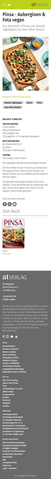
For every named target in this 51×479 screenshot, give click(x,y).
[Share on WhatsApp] (9, 204)
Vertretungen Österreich (12, 420)
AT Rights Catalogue (10, 448)
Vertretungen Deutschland (13, 417)
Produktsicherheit (10, 462)
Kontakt (6, 397)
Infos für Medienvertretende (14, 442)
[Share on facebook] (5, 204)
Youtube (6, 406)
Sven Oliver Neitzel (12, 107)
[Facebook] (4, 337)
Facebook (6, 400)
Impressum (7, 465)
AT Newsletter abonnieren (13, 454)
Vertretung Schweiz (10, 414)
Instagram (6, 403)
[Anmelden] (9, 4)
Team (5, 386)
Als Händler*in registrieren (13, 431)
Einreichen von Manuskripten (14, 451)
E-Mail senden (9, 299)
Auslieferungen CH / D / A (13, 423)
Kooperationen (8, 394)
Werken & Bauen (9, 352)
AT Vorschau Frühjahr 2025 (13, 434)
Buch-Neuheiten (9, 346)
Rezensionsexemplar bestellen (15, 445)
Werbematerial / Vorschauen (14, 426)
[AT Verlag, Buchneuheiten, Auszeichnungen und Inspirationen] (40, 4)
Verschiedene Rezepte (11, 366)
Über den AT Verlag (10, 380)
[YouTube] (12, 337)
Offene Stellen (8, 392)
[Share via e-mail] (14, 204)
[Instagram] (7, 337)
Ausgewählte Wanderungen (13, 369)
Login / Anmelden (9, 468)
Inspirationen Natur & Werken (14, 372)
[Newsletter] (16, 337)
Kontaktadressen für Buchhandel (15, 428)
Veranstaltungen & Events (13, 389)
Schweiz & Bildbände (11, 363)
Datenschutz (7, 457)
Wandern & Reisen (10, 360)
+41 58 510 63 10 (9, 296)
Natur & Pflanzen (9, 355)
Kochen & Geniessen (11, 349)
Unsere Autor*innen (10, 383)
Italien (29, 102)
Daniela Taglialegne (13, 102)
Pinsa (39, 102)
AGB (4, 460)
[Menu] (4, 4)
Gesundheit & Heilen (11, 357)
